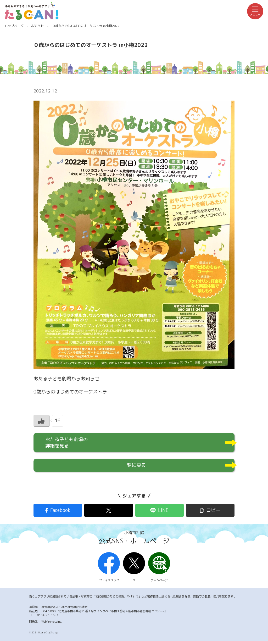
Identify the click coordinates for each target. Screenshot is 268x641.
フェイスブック (109, 580)
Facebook (60, 510)
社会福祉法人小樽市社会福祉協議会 (64, 607)
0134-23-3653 (47, 615)
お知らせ (37, 26)
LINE (163, 510)
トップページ (14, 26)
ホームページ (159, 580)
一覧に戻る (134, 465)
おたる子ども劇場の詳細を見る (66, 442)
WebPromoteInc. (51, 622)
